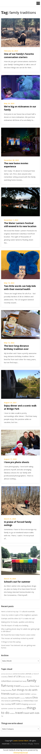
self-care (16, 703)
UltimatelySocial (20, 752)
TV (2, 716)
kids (17, 694)
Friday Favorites (6, 690)
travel (19, 713)
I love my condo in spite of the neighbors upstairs (19, 615)
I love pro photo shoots (16, 462)
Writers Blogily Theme (30, 743)
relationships (28, 700)
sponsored (32, 704)
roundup (8, 704)
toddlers (12, 713)
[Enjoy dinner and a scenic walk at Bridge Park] (20, 384)
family (24, 681)
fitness (32, 686)
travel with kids (31, 712)
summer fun (12, 708)
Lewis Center (24, 694)
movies (22, 698)
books (23, 677)
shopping (24, 704)
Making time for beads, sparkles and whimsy (17, 622)
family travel (13, 685)
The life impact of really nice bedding (14, 625)
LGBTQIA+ (34, 694)
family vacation (25, 686)
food (37, 686)
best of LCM (14, 676)
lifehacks (4, 698)
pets (21, 701)
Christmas (28, 677)
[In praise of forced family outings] (20, 500)
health (13, 694)
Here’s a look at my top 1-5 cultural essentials (18, 611)
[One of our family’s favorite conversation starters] (20, 32)
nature (28, 697)
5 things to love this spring (10, 642)
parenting (15, 700)
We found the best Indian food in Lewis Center (18, 635)
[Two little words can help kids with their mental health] (20, 264)
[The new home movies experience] (20, 142)
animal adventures (7, 674)
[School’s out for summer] (20, 560)
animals (28, 674)
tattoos (24, 708)
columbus (6, 681)
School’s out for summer (17, 581)
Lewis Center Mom (20, 740)
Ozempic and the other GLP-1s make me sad (17, 618)
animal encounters (19, 674)
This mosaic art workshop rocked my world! (17, 638)
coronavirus (16, 681)
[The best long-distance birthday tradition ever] (20, 324)
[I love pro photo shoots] (20, 442)
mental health (14, 698)
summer (4, 708)
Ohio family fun (6, 701)
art (32, 674)
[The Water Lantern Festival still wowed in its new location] (20, 201)
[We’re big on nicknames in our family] (20, 87)
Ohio (35, 697)
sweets (19, 708)
